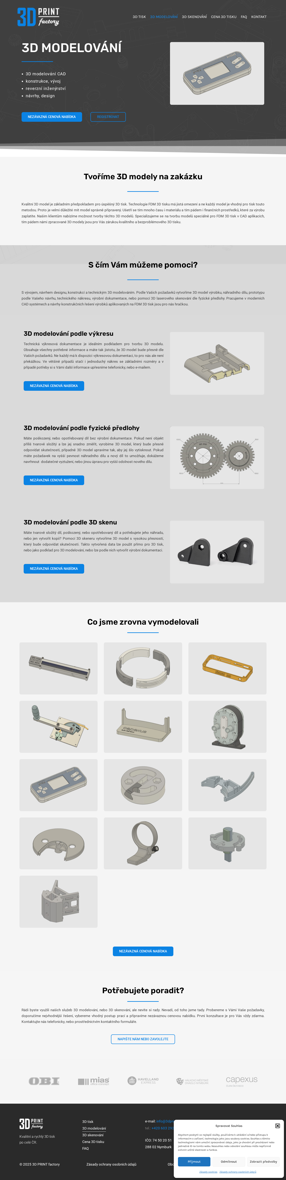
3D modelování (94, 1128)
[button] (278, 1126)
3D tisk (87, 1122)
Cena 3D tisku (93, 1142)
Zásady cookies (208, 1171)
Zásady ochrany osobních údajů (237, 1171)
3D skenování (92, 1135)
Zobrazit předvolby (263, 1161)
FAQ (85, 1148)
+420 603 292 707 (166, 1128)
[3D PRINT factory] (38, 16)
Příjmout (194, 1161)
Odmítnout (229, 1161)
